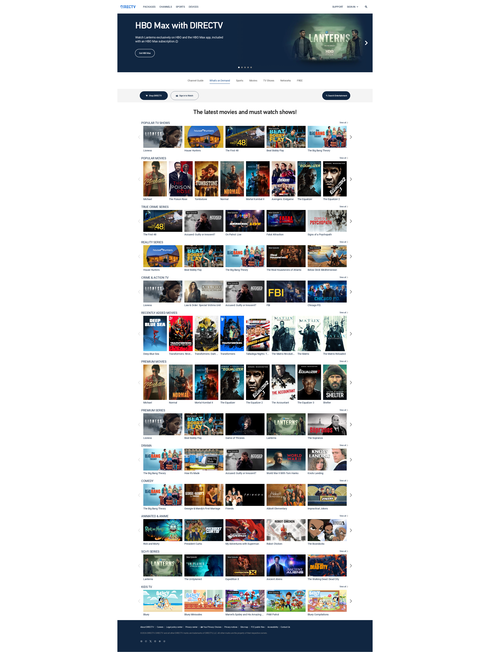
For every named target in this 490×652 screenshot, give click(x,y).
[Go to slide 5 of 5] (251, 67)
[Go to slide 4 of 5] (248, 67)
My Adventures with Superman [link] (242, 543)
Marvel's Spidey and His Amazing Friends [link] (247, 614)
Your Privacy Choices (212, 627)
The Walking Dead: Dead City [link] (323, 579)
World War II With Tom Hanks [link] (282, 473)
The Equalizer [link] (304, 199)
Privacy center (191, 627)
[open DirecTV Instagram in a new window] (155, 641)
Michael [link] (147, 199)
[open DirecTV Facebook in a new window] (146, 641)
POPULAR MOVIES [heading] (153, 158)
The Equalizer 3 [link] (305, 402)
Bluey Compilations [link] (318, 614)
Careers (159, 627)
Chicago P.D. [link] (314, 305)
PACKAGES (149, 6)
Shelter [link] (327, 402)
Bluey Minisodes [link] (193, 614)
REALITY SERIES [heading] (152, 242)
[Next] (366, 43)
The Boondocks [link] (316, 543)
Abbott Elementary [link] (277, 508)
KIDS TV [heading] (146, 587)
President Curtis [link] (193, 543)
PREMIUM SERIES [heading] (153, 410)
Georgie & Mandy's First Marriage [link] (202, 508)
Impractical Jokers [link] (318, 508)
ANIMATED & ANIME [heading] (154, 516)
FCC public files (258, 627)
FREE (299, 80)
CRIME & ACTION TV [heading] (155, 278)
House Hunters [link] (192, 150)
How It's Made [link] (192, 473)
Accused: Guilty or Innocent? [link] (199, 234)
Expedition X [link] (232, 579)
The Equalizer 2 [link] (331, 199)
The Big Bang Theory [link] (319, 150)
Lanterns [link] (271, 437)
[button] (366, 6)
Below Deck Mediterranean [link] (322, 269)
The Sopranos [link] (315, 437)
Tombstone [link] (201, 199)
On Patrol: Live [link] (233, 234)
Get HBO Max (145, 53)
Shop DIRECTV (155, 95)
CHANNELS (165, 6)
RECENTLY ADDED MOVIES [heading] (159, 313)
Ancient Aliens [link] (274, 579)
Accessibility (272, 627)
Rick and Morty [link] (151, 543)
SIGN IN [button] (351, 6)
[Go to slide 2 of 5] (242, 67)
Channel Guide (196, 80)
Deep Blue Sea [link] (151, 353)
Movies (253, 80)
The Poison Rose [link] (178, 199)
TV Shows (268, 80)
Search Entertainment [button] (337, 95)
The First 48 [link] (231, 150)
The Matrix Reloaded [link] (334, 353)
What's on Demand (220, 80)
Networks (285, 80)
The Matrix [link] (303, 353)
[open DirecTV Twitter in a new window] (151, 641)
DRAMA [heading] (146, 446)
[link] (162, 137)
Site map (244, 627)
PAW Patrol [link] (273, 614)
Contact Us (285, 627)
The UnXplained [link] (193, 579)
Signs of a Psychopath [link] (320, 234)
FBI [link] (268, 305)
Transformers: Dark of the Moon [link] (212, 353)
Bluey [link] (146, 614)
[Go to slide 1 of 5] (239, 67)
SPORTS (180, 6)
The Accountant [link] (280, 402)
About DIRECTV (147, 627)
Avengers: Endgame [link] (282, 199)
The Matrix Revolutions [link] (284, 353)
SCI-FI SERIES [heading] (150, 551)
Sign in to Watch (186, 95)
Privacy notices (230, 627)
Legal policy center (174, 627)
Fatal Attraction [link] (275, 234)
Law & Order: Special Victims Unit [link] (202, 305)
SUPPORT (337, 6)
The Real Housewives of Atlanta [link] (284, 269)
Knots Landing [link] (315, 473)
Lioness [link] (147, 150)
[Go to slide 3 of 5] (245, 67)
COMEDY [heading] (147, 481)
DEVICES (193, 6)
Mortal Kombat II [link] (255, 199)
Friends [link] (229, 508)
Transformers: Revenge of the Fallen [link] (189, 353)
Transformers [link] (227, 353)
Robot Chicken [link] (274, 543)
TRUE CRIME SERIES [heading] (155, 207)
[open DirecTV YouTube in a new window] (160, 641)
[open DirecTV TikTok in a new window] (164, 641)
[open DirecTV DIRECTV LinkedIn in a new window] (141, 641)
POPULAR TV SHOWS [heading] (155, 123)
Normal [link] (224, 199)
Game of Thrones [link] (234, 437)
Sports (239, 80)
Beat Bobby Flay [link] (275, 150)
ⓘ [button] (176, 41)
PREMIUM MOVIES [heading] (153, 362)
